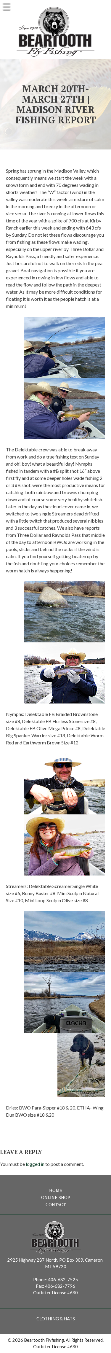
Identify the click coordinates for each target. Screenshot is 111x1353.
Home (55, 1190)
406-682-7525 (63, 1279)
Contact (56, 1204)
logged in (35, 1164)
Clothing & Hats (55, 1318)
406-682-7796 (60, 1286)
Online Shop (55, 1197)
